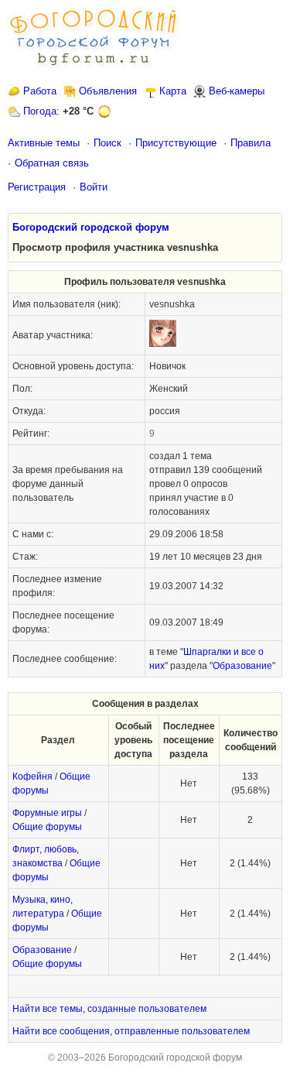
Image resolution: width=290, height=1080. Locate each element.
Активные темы (44, 143)
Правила (250, 143)
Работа (39, 91)
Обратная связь (52, 163)
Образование (242, 665)
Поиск (107, 143)
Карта (172, 91)
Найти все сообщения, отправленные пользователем (131, 1031)
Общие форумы (47, 826)
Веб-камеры (236, 91)
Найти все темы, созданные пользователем (109, 1008)
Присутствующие (176, 143)
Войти (93, 187)
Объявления (108, 91)
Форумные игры (47, 812)
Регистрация (37, 187)
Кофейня (32, 776)
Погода (39, 111)
